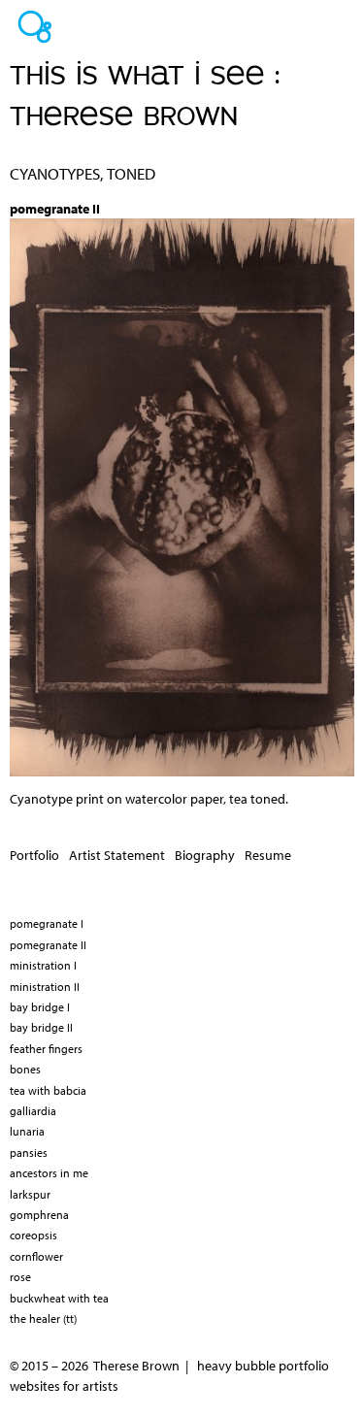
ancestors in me (49, 1173)
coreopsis (33, 1235)
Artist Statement (117, 855)
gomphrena (39, 1214)
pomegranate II (48, 945)
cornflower (36, 1256)
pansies (29, 1152)
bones (25, 1069)
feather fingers (46, 1048)
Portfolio (34, 855)
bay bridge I (40, 1007)
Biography (205, 855)
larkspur (30, 1194)
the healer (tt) (43, 1318)
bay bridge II (41, 1027)
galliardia (33, 1111)
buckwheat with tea (59, 1298)
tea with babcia (48, 1090)
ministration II (45, 986)
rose (20, 1276)
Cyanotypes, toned (82, 173)
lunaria (27, 1131)
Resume (268, 855)
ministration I (43, 965)
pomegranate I (46, 923)
